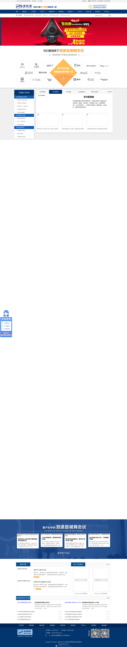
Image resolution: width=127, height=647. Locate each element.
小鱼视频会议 (81, 91)
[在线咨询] (36, 577)
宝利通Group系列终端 (22, 100)
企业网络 (33, 11)
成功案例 (97, 11)
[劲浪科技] (24, 6)
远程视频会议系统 (54, 15)
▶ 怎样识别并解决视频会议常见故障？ (26, 611)
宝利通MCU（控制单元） (23, 106)
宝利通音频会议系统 (21, 97)
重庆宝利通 (38, 15)
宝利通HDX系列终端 (21, 103)
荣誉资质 (73, 625)
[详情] (31, 546)
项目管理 (62, 625)
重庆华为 (45, 15)
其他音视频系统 (20, 127)
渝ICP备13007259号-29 (63, 644)
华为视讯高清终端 (21, 118)
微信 (85, 1)
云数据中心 (70, 11)
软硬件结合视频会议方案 (42, 582)
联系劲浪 (93, 625)
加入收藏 (40, 1)
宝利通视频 (56, 91)
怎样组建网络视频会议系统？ (42, 602)
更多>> (108, 564)
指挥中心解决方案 (40, 570)
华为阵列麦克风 (20, 124)
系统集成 (61, 11)
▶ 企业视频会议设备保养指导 (24, 616)
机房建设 (31, 625)
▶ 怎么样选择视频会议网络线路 (72, 619)
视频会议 (24, 11)
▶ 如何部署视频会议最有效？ (24, 619)
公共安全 (42, 11)
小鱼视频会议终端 (21, 136)
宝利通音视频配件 (21, 112)
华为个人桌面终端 (21, 121)
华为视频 (68, 91)
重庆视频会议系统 (29, 15)
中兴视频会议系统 (21, 130)
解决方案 (88, 11)
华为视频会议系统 (21, 115)
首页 (17, 11)
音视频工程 (52, 11)
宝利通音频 (42, 91)
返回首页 (34, 1)
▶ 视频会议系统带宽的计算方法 (24, 614)
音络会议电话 (20, 133)
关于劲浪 (106, 11)
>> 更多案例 (109, 91)
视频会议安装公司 (65, 15)
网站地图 (104, 625)
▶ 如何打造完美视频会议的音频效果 (73, 611)
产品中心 (79, 11)
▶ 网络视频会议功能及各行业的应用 (73, 614)
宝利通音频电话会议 (21, 109)
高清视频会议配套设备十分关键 (90, 602)
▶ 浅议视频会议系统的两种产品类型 (73, 616)
